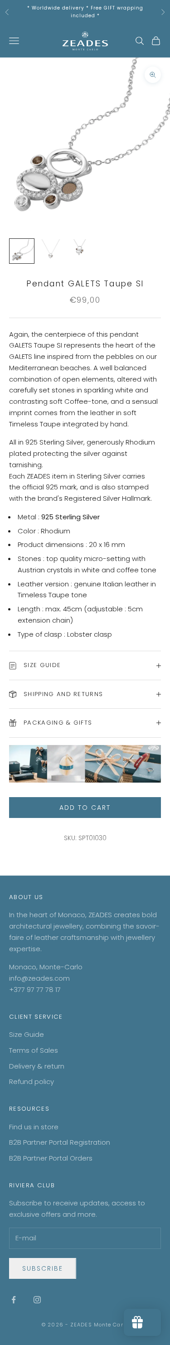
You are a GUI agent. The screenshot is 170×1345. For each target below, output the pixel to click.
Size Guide (26, 1034)
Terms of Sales (33, 1050)
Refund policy (31, 1081)
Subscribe (42, 1268)
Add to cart (85, 807)
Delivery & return (36, 1066)
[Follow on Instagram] (37, 1299)
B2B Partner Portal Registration (59, 1142)
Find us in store (33, 1127)
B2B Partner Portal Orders (50, 1158)
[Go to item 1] (21, 251)
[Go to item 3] (79, 251)
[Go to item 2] (50, 251)
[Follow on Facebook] (13, 1299)
